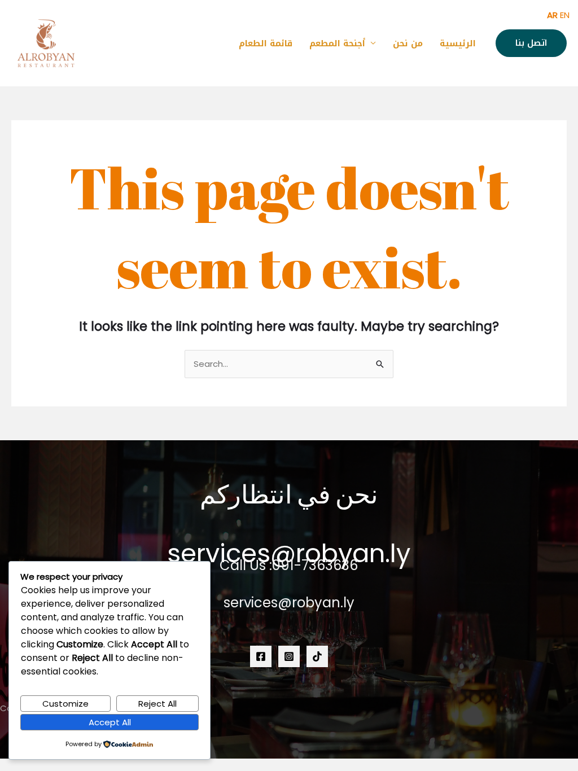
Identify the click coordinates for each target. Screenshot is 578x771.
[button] (531, 43)
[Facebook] (261, 656)
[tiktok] (317, 656)
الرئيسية (458, 43)
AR (552, 15)
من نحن (408, 43)
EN (565, 15)
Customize (65, 703)
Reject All (157, 703)
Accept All (110, 722)
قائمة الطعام (265, 43)
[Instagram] (289, 656)
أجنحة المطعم (337, 43)
